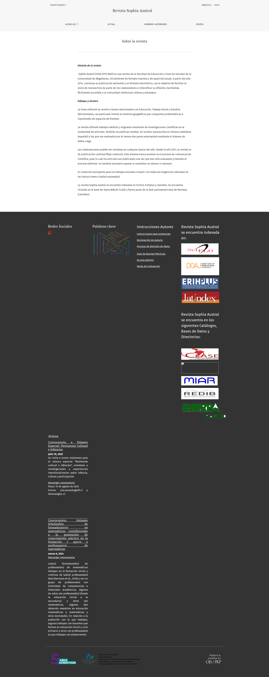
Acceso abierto (145, 260)
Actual (111, 24)
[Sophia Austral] (200, 266)
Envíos (200, 24)
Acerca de (70, 24)
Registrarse (207, 5)
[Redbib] (200, 393)
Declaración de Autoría (150, 240)
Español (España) (59, 5)
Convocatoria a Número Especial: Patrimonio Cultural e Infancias (68, 445)
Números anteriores (155, 24)
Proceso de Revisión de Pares (153, 246)
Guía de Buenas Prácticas (151, 253)
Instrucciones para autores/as (153, 233)
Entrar (217, 5)
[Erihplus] (200, 283)
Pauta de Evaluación (148, 266)
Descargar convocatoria (61, 482)
